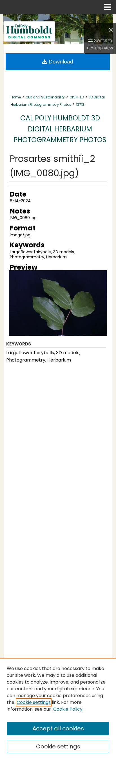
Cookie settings (34, 702)
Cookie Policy (67, 709)
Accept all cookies (58, 728)
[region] (58, 709)
